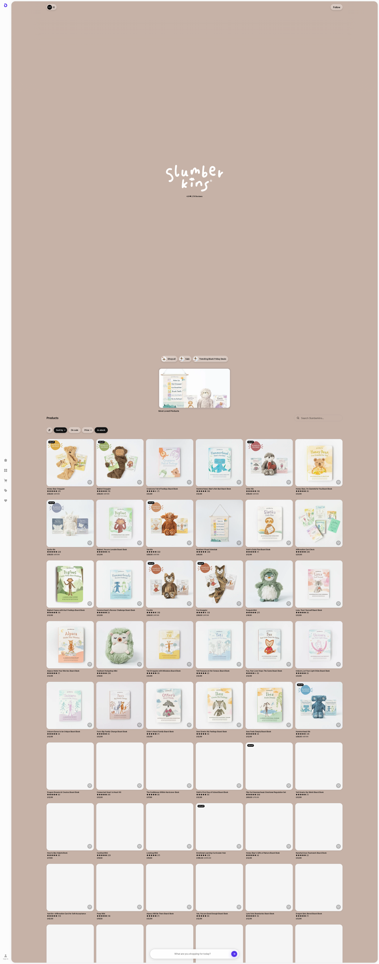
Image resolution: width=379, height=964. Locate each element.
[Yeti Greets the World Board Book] (319, 766)
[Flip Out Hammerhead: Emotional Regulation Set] (269, 766)
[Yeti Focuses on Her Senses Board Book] (219, 644)
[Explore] (5, 470)
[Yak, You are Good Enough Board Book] (219, 887)
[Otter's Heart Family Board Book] (169, 705)
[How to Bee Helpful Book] (70, 826)
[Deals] (5, 490)
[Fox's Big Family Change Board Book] (120, 705)
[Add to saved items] (89, 482)
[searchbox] (194, 953)
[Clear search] (234, 954)
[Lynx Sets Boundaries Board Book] (269, 887)
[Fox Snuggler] (219, 584)
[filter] (49, 430)
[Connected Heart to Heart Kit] (120, 766)
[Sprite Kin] (70, 523)
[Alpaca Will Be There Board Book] (169, 887)
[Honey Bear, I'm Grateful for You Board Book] (319, 462)
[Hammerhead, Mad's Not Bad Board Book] (219, 462)
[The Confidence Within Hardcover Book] (169, 766)
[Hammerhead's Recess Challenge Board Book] (120, 584)
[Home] (5, 460)
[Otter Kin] (269, 462)
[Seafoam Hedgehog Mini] (120, 644)
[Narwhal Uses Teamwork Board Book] (319, 826)
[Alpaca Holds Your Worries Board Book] (70, 644)
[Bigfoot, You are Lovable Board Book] (120, 523)
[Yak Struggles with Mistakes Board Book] (169, 644)
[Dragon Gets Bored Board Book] (319, 887)
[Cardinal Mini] (120, 826)
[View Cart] (5, 480)
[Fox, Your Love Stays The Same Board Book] (269, 644)
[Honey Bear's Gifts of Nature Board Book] (269, 826)
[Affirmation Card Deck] (319, 523)
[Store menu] (51, 7)
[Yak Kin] (169, 523)
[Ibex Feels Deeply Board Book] (269, 705)
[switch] (74, 430)
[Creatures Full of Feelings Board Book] (169, 462)
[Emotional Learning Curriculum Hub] (219, 826)
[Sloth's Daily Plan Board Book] (269, 523)
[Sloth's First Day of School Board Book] (219, 766)
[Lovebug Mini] (169, 826)
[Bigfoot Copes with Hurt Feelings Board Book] (70, 584)
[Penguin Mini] (269, 584)
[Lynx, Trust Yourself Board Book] (319, 584)
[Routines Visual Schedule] (219, 523)
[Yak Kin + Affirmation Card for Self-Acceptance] (70, 887)
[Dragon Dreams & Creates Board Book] (70, 766)
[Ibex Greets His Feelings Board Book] (219, 705)
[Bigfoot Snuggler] (120, 462)
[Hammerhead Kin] (319, 705)
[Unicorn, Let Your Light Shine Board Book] (319, 644)
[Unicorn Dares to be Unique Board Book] (70, 705)
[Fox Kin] (169, 584)
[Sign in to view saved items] (5, 500)
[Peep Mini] (120, 887)
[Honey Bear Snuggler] (70, 462)
